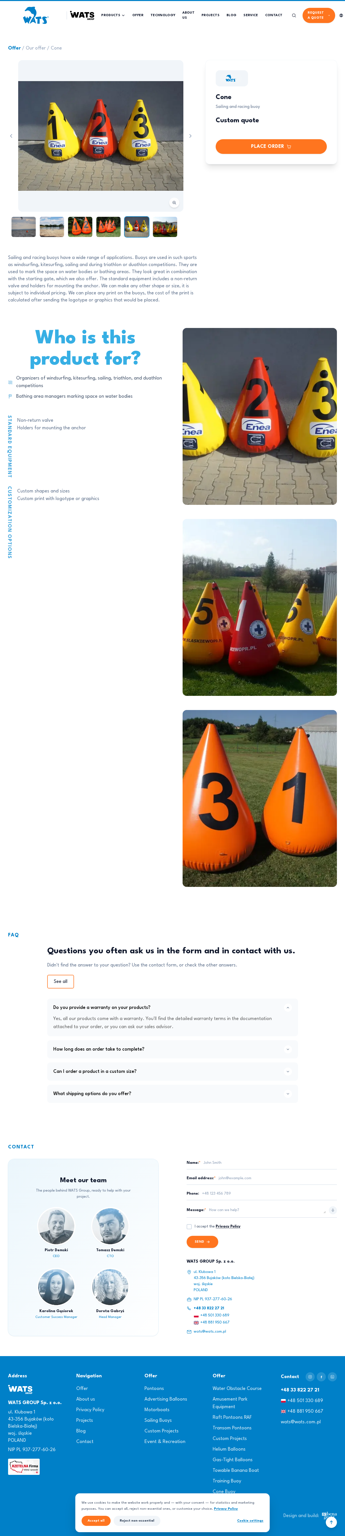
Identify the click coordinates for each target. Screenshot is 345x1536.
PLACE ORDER (267, 146)
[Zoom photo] (100, 136)
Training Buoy (227, 1481)
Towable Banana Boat (236, 1470)
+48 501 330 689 (214, 1315)
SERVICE (250, 15)
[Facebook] (321, 1376)
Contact (84, 1441)
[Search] (294, 15)
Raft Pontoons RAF (232, 1417)
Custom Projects (161, 1431)
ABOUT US (188, 15)
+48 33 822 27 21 (209, 1308)
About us (85, 1399)
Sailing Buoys (158, 1420)
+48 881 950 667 (215, 1323)
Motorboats (156, 1410)
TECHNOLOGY (163, 15)
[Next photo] (190, 136)
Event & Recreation (164, 1441)
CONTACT (273, 15)
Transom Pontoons (232, 1428)
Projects (84, 1420)
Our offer (36, 48)
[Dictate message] (333, 1210)
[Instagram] (310, 1376)
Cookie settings (250, 1520)
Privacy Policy (228, 1226)
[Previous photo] (11, 136)
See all (60, 981)
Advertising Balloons (165, 1399)
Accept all (96, 1520)
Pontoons (154, 1388)
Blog (81, 1431)
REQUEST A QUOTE (316, 15)
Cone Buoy (224, 1492)
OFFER (137, 15)
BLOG (231, 15)
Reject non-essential (137, 1520)
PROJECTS (210, 15)
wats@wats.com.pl (210, 1332)
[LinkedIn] (332, 1376)
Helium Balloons (229, 1449)
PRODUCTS (110, 15)
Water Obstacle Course (237, 1388)
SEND (199, 1241)
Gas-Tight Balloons (233, 1460)
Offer (14, 48)
